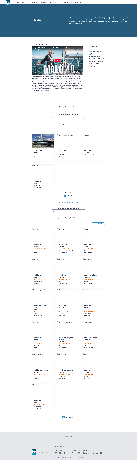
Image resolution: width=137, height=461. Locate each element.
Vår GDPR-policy (65, 457)
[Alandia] (87, 453)
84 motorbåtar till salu (36, 445)
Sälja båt (24, 2)
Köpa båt (16, 2)
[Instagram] (64, 453)
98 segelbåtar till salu (36, 443)
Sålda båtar (34, 2)
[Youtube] (60, 452)
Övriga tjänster (54, 2)
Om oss (66, 2)
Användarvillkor (57, 457)
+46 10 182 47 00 (40, 451)
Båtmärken (49, 443)
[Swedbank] (97, 453)
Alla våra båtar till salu (67, 202)
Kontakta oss (74, 2)
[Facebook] (56, 453)
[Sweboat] (76, 453)
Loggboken (44, 2)
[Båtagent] (8, 2)
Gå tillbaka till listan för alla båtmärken (94, 40)
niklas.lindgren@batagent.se (42, 452)
